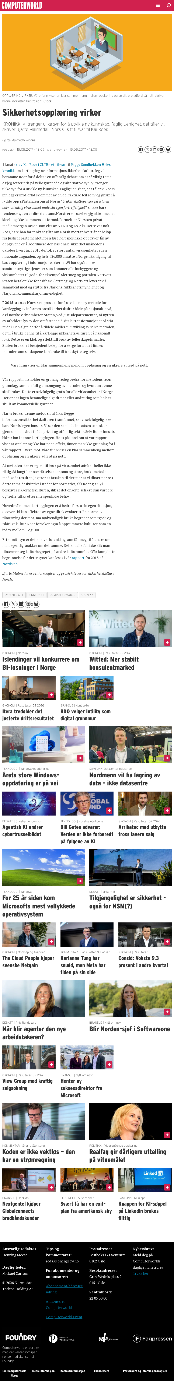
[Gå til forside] (75, 5)
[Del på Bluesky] (168, 149)
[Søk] (168, 5)
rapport (78, 557)
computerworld (62, 594)
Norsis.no (10, 563)
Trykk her (141, 1273)
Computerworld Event (64, 1316)
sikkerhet (36, 594)
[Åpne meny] (158, 5)
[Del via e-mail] (161, 149)
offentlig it (14, 594)
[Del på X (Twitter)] (148, 149)
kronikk (87, 594)
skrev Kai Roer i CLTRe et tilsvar (40, 164)
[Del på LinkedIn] (154, 149)
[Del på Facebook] (141, 149)
